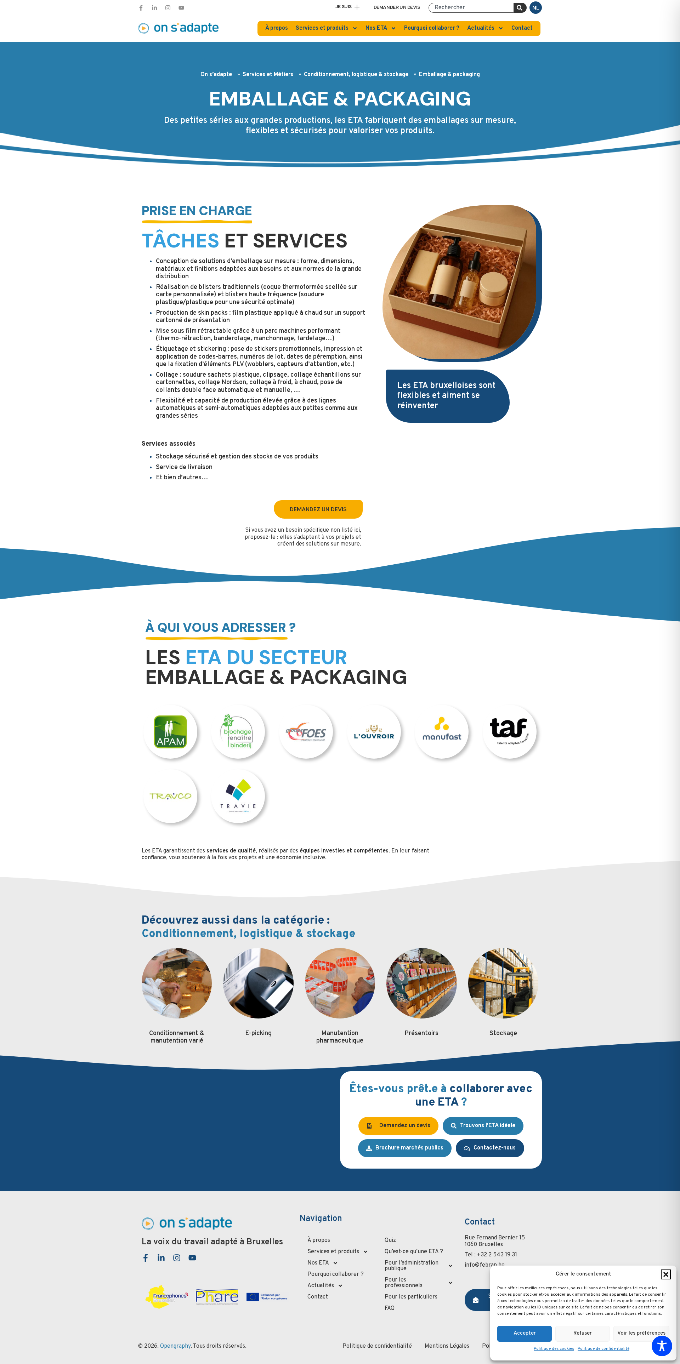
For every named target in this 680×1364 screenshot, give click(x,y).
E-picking (258, 1033)
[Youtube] (181, 8)
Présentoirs (421, 1033)
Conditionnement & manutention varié (176, 1037)
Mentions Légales (447, 1346)
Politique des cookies (554, 1349)
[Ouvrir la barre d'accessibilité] (662, 1346)
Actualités (480, 28)
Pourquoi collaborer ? (431, 28)
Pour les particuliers (411, 1297)
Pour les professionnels (404, 1283)
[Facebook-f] (141, 8)
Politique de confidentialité (603, 1349)
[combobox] (471, 8)
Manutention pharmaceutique (339, 1037)
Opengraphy (175, 1346)
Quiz (390, 1240)
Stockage (503, 1033)
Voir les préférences (641, 1333)
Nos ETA (376, 28)
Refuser (582, 1333)
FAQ (390, 1308)
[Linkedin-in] (154, 8)
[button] (665, 1274)
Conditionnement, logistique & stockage (356, 75)
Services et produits (322, 28)
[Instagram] (168, 8)
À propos (276, 28)
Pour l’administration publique (411, 1266)
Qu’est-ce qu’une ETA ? (414, 1251)
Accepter (525, 1333)
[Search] (520, 8)
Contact (522, 28)
